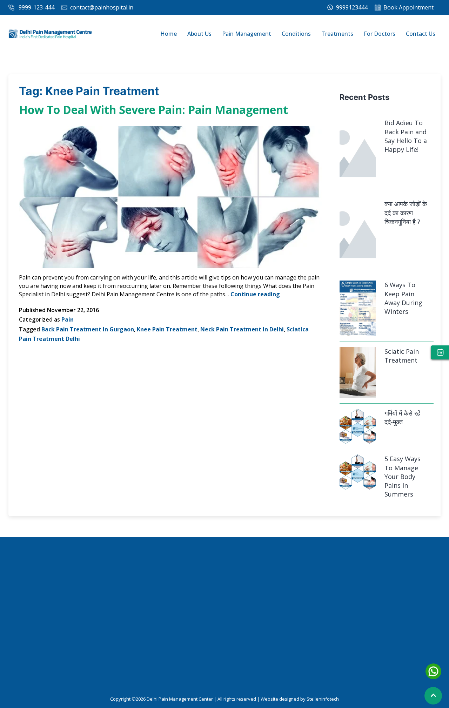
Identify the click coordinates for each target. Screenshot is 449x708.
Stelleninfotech (323, 699)
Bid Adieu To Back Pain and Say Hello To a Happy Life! (405, 136)
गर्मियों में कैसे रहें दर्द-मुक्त (357, 426)
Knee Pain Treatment (167, 329)
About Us (199, 34)
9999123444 (351, 7)
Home (168, 34)
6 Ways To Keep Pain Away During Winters (357, 308)
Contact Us (420, 34)
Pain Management (246, 34)
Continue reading (255, 294)
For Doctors (379, 34)
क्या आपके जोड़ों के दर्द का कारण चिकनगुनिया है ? (405, 212)
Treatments (337, 34)
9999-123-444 (36, 7)
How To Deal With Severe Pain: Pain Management (153, 109)
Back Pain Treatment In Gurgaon (87, 329)
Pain (67, 319)
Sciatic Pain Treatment (357, 372)
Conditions (296, 34)
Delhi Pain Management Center (180, 699)
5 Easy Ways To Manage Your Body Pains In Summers (357, 471)
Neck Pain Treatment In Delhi (242, 329)
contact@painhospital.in (101, 7)
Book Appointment (408, 7)
